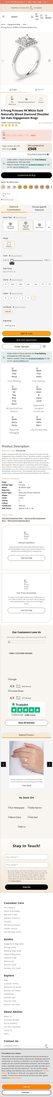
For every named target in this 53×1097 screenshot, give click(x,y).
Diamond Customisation (14, 208)
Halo (24, 24)
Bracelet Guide (10, 965)
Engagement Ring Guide (14, 944)
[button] (26, 186)
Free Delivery (9, 907)
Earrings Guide (10, 947)
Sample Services (11, 928)
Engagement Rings (14, 24)
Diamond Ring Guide (12, 954)
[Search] (32, 17)
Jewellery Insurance (12, 918)
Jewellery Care (10, 997)
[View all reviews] (9, 125)
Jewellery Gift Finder (12, 990)
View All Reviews (26, 722)
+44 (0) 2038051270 (20, 167)
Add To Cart (26, 333)
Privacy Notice (16, 881)
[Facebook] (47, 1046)
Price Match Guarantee (36, 154)
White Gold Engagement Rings (19, 521)
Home (3, 24)
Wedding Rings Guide (12, 951)
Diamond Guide (10, 958)
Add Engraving (10, 325)
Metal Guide (9, 961)
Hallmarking (9, 994)
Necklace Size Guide (12, 968)
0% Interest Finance (12, 925)
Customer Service (11, 1045)
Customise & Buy (26, 175)
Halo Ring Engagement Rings (12, 518)
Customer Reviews (11, 1020)
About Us (8, 1016)
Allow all (26, 1087)
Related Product (26, 735)
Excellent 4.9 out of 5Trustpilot (26, 8)
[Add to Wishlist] (44, 346)
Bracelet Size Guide (12, 1004)
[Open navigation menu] (48, 17)
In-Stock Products (36, 164)
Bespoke (7, 921)
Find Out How (26, 558)
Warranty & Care (11, 914)
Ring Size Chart (10, 1001)
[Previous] (3, 60)
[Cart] (42, 17)
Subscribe (26, 887)
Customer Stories (11, 983)
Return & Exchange (12, 911)
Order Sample (21, 346)
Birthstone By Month (12, 987)
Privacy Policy (15, 1078)
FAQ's (6, 1034)
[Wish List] (37, 16)
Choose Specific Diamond (39, 208)
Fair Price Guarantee (12, 1027)
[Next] (50, 60)
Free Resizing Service (12, 932)
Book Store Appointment (27, 340)
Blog (6, 980)
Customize (25, 1092)
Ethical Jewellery (10, 1023)
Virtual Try (8, 1030)
